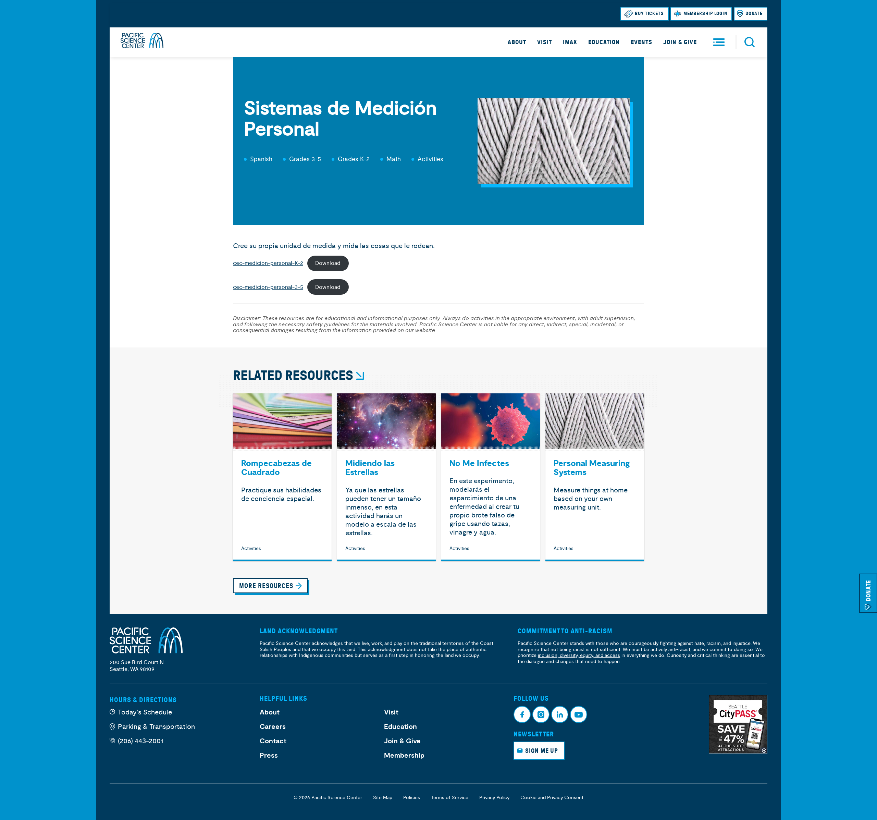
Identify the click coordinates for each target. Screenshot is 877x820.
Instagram (540, 714)
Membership (404, 755)
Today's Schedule (145, 712)
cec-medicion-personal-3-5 (268, 287)
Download (328, 263)
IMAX (570, 42)
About (517, 42)
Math (393, 159)
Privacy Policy (494, 797)
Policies (411, 797)
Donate (754, 13)
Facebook (522, 714)
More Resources (266, 585)
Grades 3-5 (305, 159)
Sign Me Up (541, 750)
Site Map (382, 797)
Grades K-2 (354, 159)
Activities (430, 159)
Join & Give (680, 42)
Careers (273, 726)
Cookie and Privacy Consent (551, 797)
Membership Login (705, 13)
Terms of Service (449, 797)
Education (604, 42)
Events (641, 42)
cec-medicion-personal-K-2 (268, 263)
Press (269, 755)
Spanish (261, 159)
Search (749, 42)
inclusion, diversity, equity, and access (579, 655)
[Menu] (719, 42)
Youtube (578, 714)
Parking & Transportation (156, 726)
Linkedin (559, 714)
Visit (544, 42)
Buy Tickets (649, 13)
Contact (273, 741)
